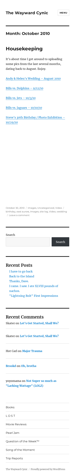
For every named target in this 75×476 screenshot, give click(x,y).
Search (10, 235)
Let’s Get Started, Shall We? (39, 323)
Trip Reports (14, 458)
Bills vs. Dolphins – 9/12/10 (24, 88)
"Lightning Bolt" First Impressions (33, 295)
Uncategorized (45, 207)
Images (32, 207)
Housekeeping (24, 49)
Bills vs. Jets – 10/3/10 (21, 98)
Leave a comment (19, 215)
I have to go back (21, 271)
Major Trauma (32, 351)
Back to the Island (21, 276)
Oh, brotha (28, 366)
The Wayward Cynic (27, 12)
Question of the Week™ (22, 441)
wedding (62, 211)
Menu (63, 12)
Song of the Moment (20, 450)
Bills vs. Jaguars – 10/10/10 (24, 107)
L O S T (10, 415)
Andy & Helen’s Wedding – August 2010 (33, 78)
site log (44, 211)
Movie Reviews (16, 424)
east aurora (23, 211)
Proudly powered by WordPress (48, 469)
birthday (11, 211)
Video (58, 207)
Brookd (11, 366)
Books (10, 407)
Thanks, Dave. (19, 281)
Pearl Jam (12, 432)
